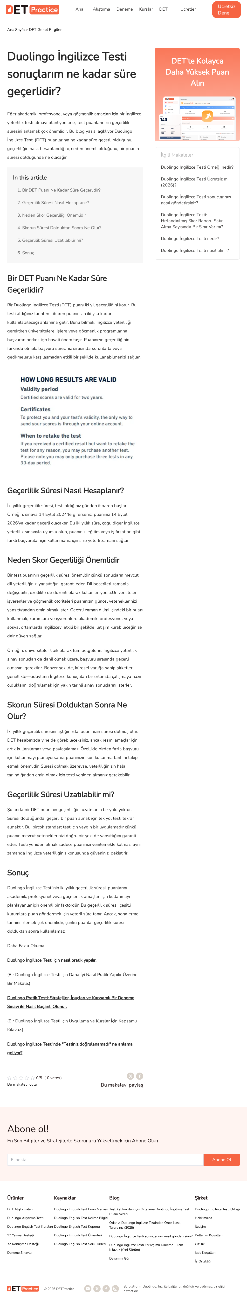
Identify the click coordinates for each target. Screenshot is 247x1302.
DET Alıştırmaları (20, 1209)
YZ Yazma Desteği (20, 1235)
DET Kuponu (166, 12)
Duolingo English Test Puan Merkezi (81, 1209)
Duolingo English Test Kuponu (77, 1226)
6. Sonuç (25, 253)
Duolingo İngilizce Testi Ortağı (217, 1209)
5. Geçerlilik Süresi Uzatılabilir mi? (50, 240)
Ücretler (188, 9)
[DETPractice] (32, 10)
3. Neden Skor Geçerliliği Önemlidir (51, 215)
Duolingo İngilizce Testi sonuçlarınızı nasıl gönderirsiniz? (150, 1236)
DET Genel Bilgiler (45, 29)
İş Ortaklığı (203, 1261)
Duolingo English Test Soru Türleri (80, 1244)
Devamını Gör (119, 1258)
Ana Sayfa (81, 12)
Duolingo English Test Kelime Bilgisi (81, 1218)
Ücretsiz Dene (226, 9)
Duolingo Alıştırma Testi (25, 1218)
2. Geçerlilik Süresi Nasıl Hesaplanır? (53, 203)
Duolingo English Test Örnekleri (78, 1235)
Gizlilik (200, 1244)
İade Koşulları (205, 1252)
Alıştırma (101, 9)
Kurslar (146, 9)
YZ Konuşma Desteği (23, 1244)
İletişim (200, 1226)
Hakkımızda (203, 1218)
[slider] (35, 1078)
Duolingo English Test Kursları (30, 1226)
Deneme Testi (125, 12)
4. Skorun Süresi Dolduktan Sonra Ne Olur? (59, 228)
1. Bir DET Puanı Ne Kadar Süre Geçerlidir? (59, 190)
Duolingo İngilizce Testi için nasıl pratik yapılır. (51, 960)
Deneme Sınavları (20, 1252)
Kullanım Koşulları (208, 1235)
